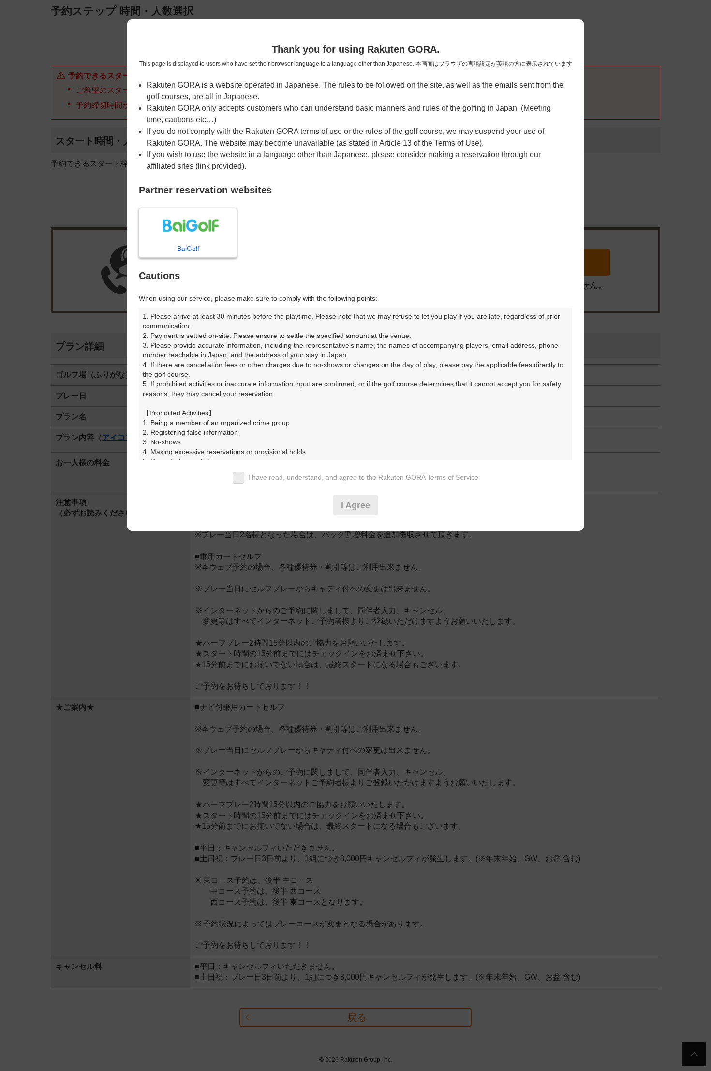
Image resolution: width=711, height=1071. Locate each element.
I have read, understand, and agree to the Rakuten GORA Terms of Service (363, 477)
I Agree (355, 505)
